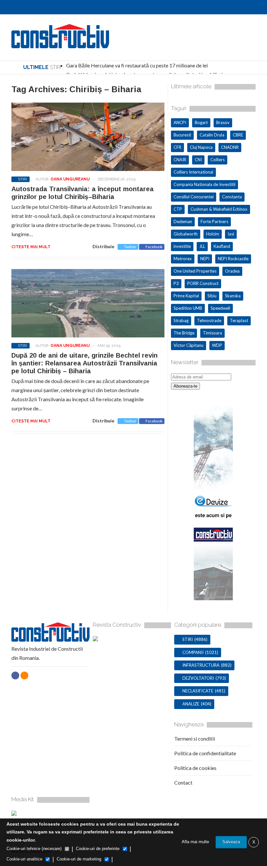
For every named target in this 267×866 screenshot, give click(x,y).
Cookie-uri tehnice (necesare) (34, 848)
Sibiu (212, 295)
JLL (202, 246)
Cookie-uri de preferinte (97, 848)
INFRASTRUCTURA (200, 665)
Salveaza (231, 841)
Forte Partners (214, 221)
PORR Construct (202, 283)
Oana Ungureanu (70, 179)
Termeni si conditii (194, 738)
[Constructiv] (60, 45)
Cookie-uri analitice (24, 859)
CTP (178, 209)
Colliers (217, 159)
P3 (176, 283)
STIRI (22, 179)
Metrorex (183, 258)
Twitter (130, 246)
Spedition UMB (188, 308)
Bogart (201, 122)
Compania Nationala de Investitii (204, 184)
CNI (198, 159)
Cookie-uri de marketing (79, 859)
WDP (217, 345)
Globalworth (186, 233)
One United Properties (195, 271)
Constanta (232, 196)
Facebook (154, 246)
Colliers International (193, 172)
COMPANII (193, 652)
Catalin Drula (212, 134)
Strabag (181, 320)
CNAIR (180, 159)
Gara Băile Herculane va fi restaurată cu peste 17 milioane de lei (137, 65)
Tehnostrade (209, 320)
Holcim (212, 233)
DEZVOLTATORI (198, 678)
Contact (183, 782)
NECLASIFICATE (197, 690)
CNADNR (230, 147)
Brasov (223, 122)
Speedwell (220, 308)
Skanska (233, 295)
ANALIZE (190, 703)
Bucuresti (182, 134)
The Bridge (184, 332)
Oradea (232, 271)
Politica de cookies (195, 768)
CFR (177, 147)
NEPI (204, 258)
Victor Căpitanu (189, 345)
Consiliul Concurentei (194, 196)
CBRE (238, 134)
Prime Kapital (186, 295)
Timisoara (212, 332)
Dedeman (183, 221)
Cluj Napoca (201, 147)
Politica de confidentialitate (205, 753)
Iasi (231, 233)
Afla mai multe (195, 841)
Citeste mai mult (30, 247)
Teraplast (239, 320)
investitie (182, 246)
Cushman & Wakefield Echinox (218, 209)
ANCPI (180, 122)
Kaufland (222, 246)
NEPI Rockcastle (233, 258)
